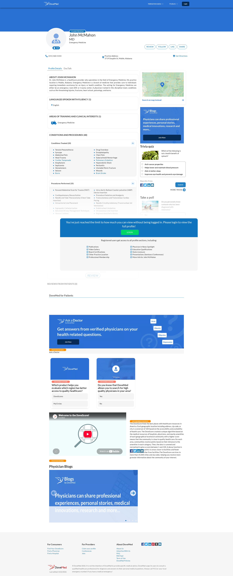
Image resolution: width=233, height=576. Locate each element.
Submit (180, 185)
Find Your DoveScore (55, 549)
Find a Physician (53, 551)
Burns (57, 173)
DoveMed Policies (123, 561)
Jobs (83, 553)
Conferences (87, 551)
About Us (120, 549)
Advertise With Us (123, 551)
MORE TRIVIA (176, 190)
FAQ (118, 553)
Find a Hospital (53, 553)
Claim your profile (89, 549)
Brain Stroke (101, 173)
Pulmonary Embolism (104, 160)
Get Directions (181, 56)
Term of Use (120, 558)
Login (185, 4)
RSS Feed (119, 556)
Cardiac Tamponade (63, 160)
